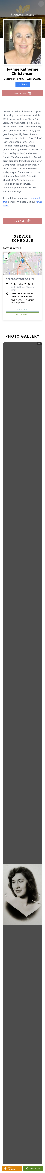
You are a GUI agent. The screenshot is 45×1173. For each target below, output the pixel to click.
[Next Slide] (39, 894)
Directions (22, 309)
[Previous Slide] (5, 894)
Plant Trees (22, 315)
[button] (22, 260)
